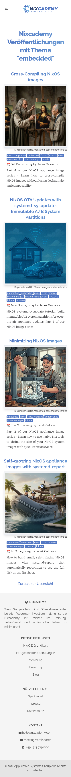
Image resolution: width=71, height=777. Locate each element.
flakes (44, 155)
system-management (36, 296)
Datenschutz (35, 711)
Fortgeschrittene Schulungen (35, 653)
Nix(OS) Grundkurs (35, 645)
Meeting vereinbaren (37, 740)
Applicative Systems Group (32, 766)
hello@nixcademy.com (37, 732)
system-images (32, 159)
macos (52, 155)
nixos (61, 155)
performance (51, 417)
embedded (33, 155)
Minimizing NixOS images (35, 341)
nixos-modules (14, 159)
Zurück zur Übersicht (35, 583)
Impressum (35, 703)
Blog (35, 674)
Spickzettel (35, 696)
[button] (6, 8)
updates (21, 300)
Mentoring (35, 660)
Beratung (35, 667)
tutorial (46, 159)
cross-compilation (16, 155)
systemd (54, 296)
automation (13, 293)
